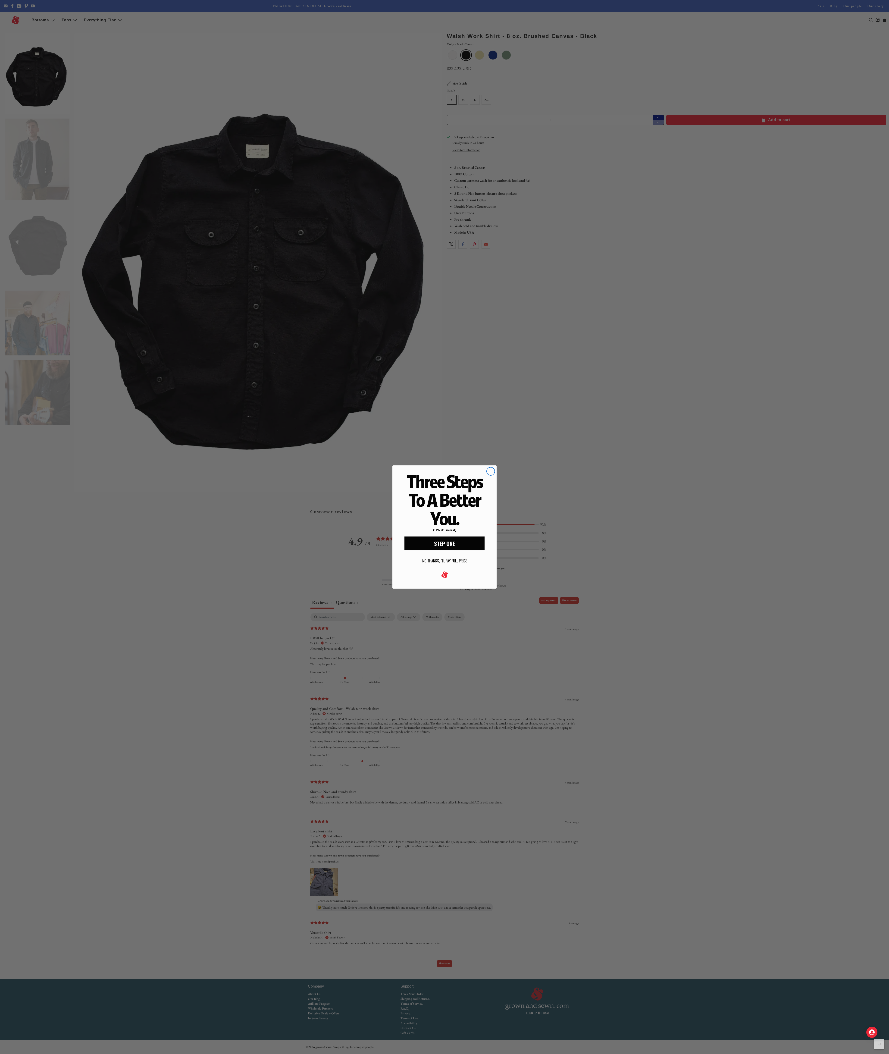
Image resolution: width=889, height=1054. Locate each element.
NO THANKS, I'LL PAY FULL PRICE (444, 561)
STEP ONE (444, 543)
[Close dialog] (491, 471)
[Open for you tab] (871, 1032)
